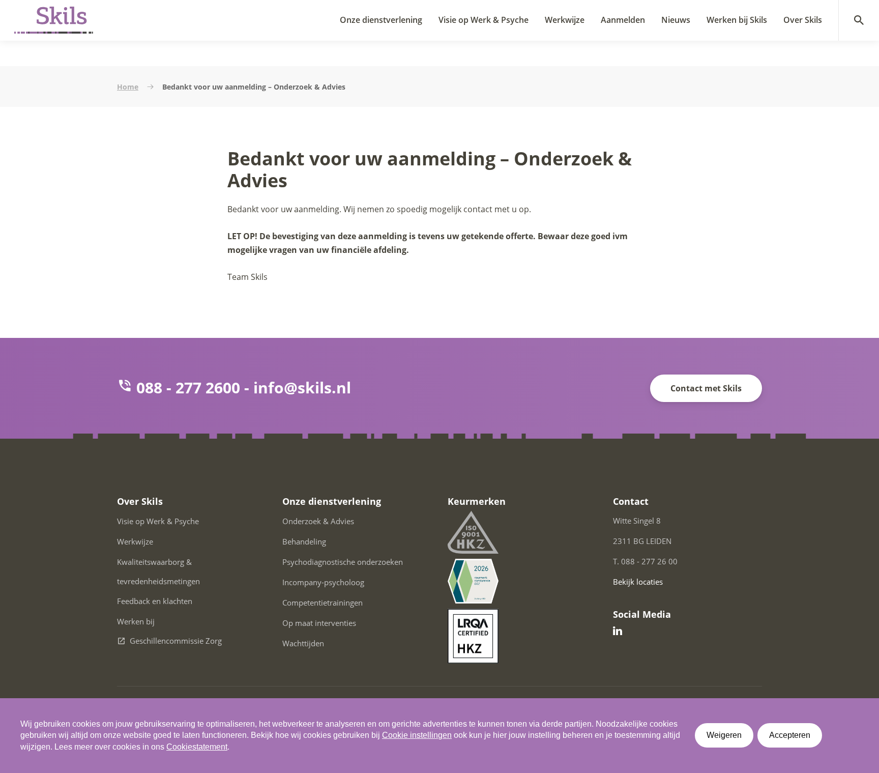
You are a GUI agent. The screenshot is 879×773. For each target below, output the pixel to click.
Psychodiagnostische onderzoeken (342, 562)
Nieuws (675, 19)
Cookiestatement (196, 746)
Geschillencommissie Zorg (176, 641)
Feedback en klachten (154, 601)
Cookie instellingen (417, 735)
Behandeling (304, 541)
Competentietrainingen (322, 602)
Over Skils (802, 19)
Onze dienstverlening (381, 19)
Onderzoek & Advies (318, 521)
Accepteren (789, 735)
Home (127, 87)
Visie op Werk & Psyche (483, 19)
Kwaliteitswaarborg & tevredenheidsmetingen (158, 571)
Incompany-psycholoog (323, 582)
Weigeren (724, 735)
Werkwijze (564, 19)
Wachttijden (303, 643)
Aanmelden (623, 19)
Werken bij (136, 621)
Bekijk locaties (638, 582)
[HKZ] (473, 531)
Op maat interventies (319, 623)
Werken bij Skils (737, 19)
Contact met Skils (706, 388)
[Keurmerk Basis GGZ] (473, 580)
